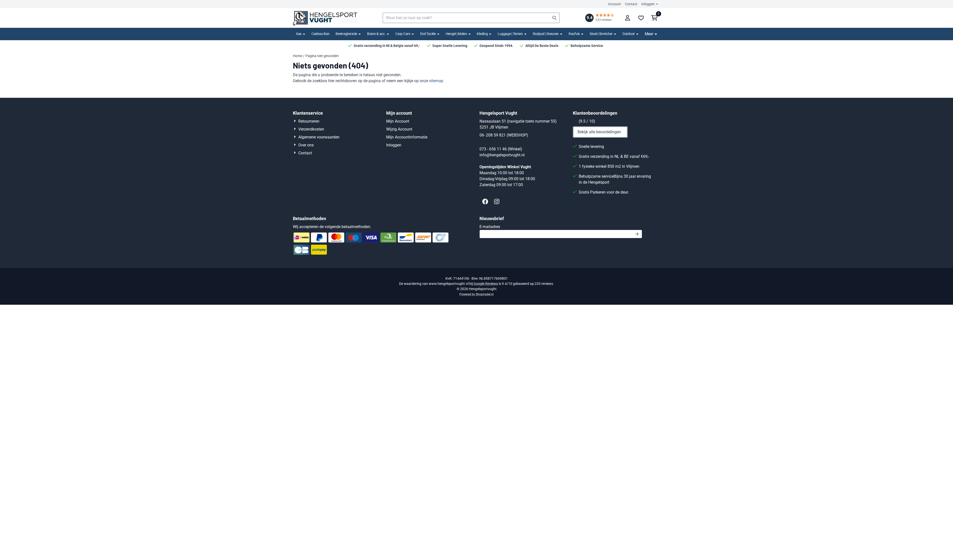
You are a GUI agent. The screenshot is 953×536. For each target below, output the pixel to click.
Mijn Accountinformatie (406, 137)
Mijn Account (397, 121)
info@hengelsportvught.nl (502, 155)
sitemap (436, 80)
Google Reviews (486, 284)
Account (614, 4)
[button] (627, 18)
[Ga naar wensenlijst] (641, 18)
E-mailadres (524, 226)
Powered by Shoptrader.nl (476, 294)
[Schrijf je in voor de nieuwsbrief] (637, 234)
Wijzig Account (399, 129)
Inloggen (648, 4)
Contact (631, 4)
